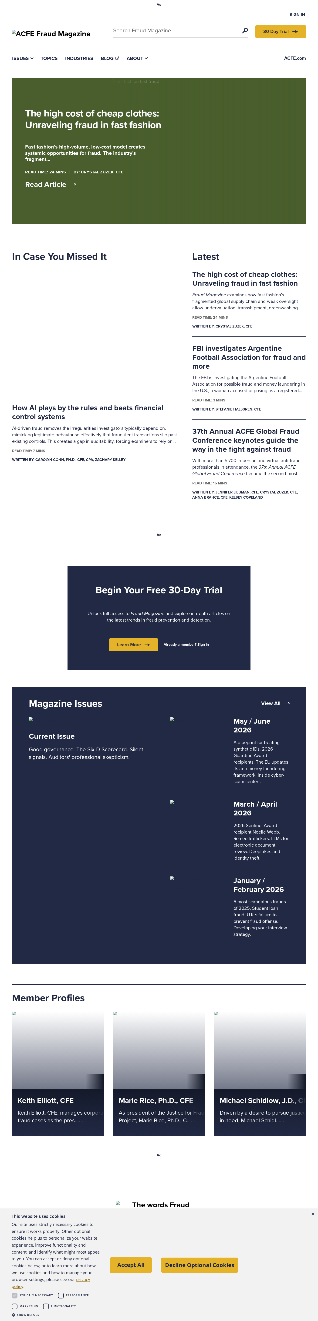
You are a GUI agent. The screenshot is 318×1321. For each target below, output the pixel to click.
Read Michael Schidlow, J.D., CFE (248, 1015)
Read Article (45, 184)
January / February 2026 (258, 885)
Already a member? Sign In (186, 644)
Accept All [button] (131, 1264)
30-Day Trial (276, 31)
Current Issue (52, 736)
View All (271, 703)
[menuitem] (22, 58)
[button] (56, 1315)
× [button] (313, 1214)
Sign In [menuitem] (297, 14)
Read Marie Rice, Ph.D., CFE (141, 1015)
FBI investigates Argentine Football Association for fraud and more (249, 357)
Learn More (129, 645)
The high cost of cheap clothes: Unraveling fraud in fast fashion (245, 279)
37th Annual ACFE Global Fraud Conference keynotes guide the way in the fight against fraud (245, 440)
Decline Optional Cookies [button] (199, 1265)
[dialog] (159, 1265)
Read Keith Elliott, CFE (34, 1015)
